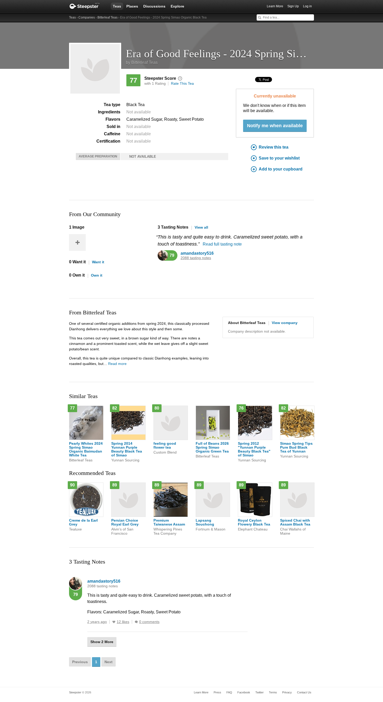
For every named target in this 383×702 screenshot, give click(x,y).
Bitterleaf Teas (107, 17)
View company (285, 323)
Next (108, 662)
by (142, 62)
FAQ (229, 692)
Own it (96, 275)
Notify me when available (275, 125)
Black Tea (135, 104)
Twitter (259, 692)
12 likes (123, 622)
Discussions (154, 6)
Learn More (275, 6)
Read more (117, 364)
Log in (307, 6)
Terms (273, 692)
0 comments (149, 622)
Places (132, 6)
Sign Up (293, 6)
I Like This (113, 622)
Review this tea (273, 147)
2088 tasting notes (196, 258)
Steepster (87, 6)
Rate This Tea (182, 83)
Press (217, 692)
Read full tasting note (222, 244)
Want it (98, 262)
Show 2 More (101, 642)
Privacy (287, 692)
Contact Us (304, 692)
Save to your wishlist (279, 158)
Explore (177, 6)
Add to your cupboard (280, 169)
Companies (86, 17)
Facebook (243, 692)
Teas (117, 6)
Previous (80, 662)
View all (201, 227)
